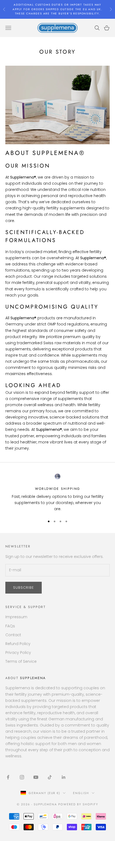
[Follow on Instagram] (22, 777)
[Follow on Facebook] (8, 777)
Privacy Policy (18, 652)
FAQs (10, 626)
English (81, 793)
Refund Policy (17, 643)
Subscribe (23, 587)
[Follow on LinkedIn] (63, 777)
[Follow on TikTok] (49, 777)
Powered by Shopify (78, 804)
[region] (57, 492)
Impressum (16, 617)
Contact (13, 635)
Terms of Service (21, 661)
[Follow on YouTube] (36, 777)
